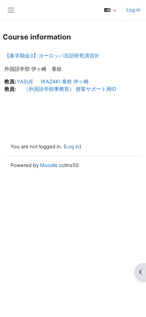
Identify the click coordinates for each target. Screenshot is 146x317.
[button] (110, 10)
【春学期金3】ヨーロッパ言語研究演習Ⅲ (51, 55)
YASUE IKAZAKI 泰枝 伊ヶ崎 (53, 82)
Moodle (49, 165)
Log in (133, 10)
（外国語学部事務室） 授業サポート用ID (66, 89)
